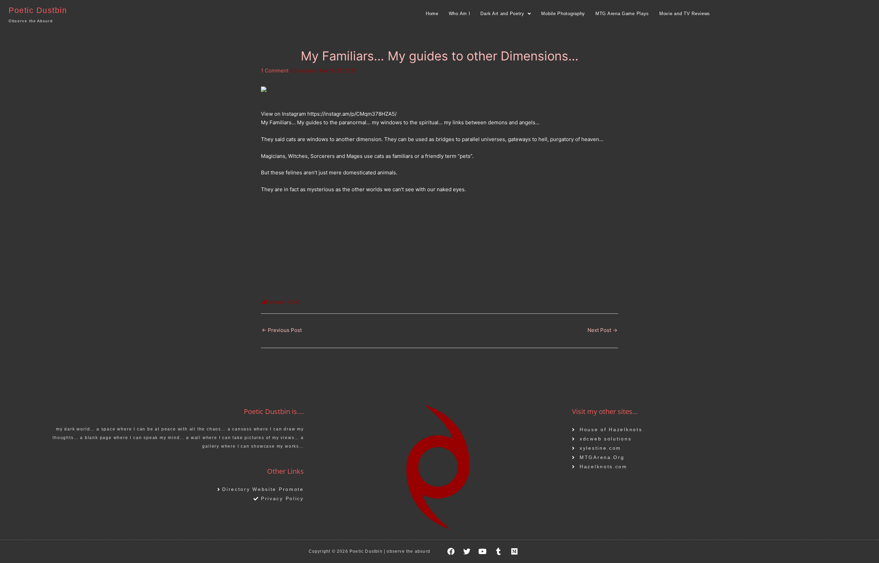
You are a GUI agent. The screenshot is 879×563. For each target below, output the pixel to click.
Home (432, 13)
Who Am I (459, 13)
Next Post (602, 330)
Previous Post (282, 330)
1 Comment (274, 70)
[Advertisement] (439, 250)
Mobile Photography (563, 13)
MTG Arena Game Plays (622, 13)
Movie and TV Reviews (684, 13)
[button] (505, 13)
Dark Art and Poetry (502, 13)
